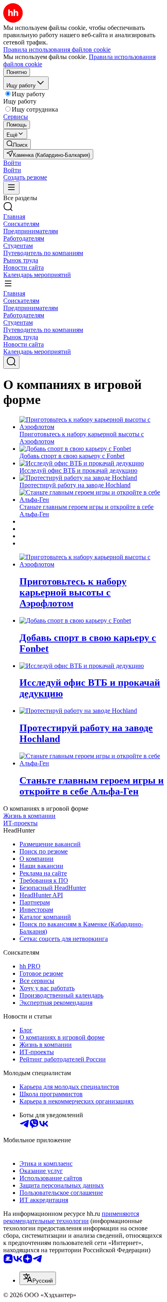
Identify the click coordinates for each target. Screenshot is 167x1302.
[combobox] (37, 1278)
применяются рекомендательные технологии (71, 1217)
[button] (12, 162)
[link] (17, 144)
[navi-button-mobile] (11, 187)
